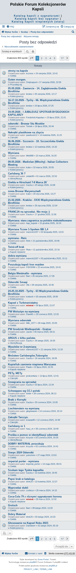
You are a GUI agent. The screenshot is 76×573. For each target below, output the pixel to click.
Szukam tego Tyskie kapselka (25, 470)
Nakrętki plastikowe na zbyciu (26, 132)
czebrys (30, 490)
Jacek (29, 332)
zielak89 (30, 176)
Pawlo (29, 367)
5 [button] (54, 58)
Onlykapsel (31, 82)
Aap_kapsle (31, 223)
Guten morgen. (17, 79)
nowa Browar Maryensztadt (24, 191)
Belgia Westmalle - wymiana (25, 273)
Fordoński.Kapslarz (35, 117)
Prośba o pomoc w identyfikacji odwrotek (33, 434)
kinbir (28, 393)
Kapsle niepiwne (17, 252)
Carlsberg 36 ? (17, 173)
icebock (30, 296)
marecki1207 (32, 232)
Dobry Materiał (17, 514)
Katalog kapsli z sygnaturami (37, 15)
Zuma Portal (43, 559)
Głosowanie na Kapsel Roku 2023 (28, 523)
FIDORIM (30, 267)
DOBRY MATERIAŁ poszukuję (26, 443)
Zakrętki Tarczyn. (18, 417)
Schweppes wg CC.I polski (24, 390)
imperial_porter (33, 464)
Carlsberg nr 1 (16, 426)
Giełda (13, 76)
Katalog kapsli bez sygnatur (37, 18)
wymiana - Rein (17, 238)
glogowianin (31, 411)
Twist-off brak (16, 246)
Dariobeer (30, 525)
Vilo (27, 285)
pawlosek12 (31, 135)
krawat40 (30, 420)
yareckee (30, 455)
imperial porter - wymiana (23, 461)
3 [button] (46, 58)
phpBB (32, 562)
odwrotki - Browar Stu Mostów (26, 123)
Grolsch (13, 505)
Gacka (29, 185)
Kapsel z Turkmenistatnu (23, 302)
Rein (28, 241)
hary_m (29, 429)
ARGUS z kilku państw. (22, 338)
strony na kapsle (18, 70)
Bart (28, 276)
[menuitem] (10, 26)
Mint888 (30, 155)
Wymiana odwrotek (19, 320)
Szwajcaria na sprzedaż (22, 382)
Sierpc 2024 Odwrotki (21, 452)
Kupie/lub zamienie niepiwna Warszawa (32, 364)
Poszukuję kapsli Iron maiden (26, 264)
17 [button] (62, 58)
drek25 (29, 481)
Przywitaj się (16, 84)
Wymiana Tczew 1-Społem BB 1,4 (28, 229)
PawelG (30, 314)
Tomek (29, 126)
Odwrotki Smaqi (17, 282)
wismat (30, 305)
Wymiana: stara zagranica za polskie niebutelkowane (40, 220)
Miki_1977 (31, 323)
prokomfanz (31, 376)
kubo (28, 167)
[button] (31, 58)
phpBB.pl (53, 566)
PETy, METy (15, 373)
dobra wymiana (17, 255)
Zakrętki (14, 137)
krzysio (29, 437)
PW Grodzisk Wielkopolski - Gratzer (29, 329)
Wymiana (13, 153)
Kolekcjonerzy (17, 96)
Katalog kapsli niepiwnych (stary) (38, 21)
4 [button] (50, 58)
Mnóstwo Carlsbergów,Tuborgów (28, 355)
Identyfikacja (16, 178)
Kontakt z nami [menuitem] (35, 553)
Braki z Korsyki (17, 399)
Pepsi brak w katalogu (21, 478)
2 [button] (41, 58)
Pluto (28, 249)
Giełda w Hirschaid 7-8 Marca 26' (27, 182)
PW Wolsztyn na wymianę (23, 311)
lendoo (29, 94)
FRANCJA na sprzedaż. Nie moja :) (29, 211)
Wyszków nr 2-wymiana (22, 346)
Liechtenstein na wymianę (23, 408)
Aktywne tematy (31, 36)
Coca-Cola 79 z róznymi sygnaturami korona (35, 496)
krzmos (29, 73)
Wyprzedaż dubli (18, 487)
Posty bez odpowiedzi (11, 36)
